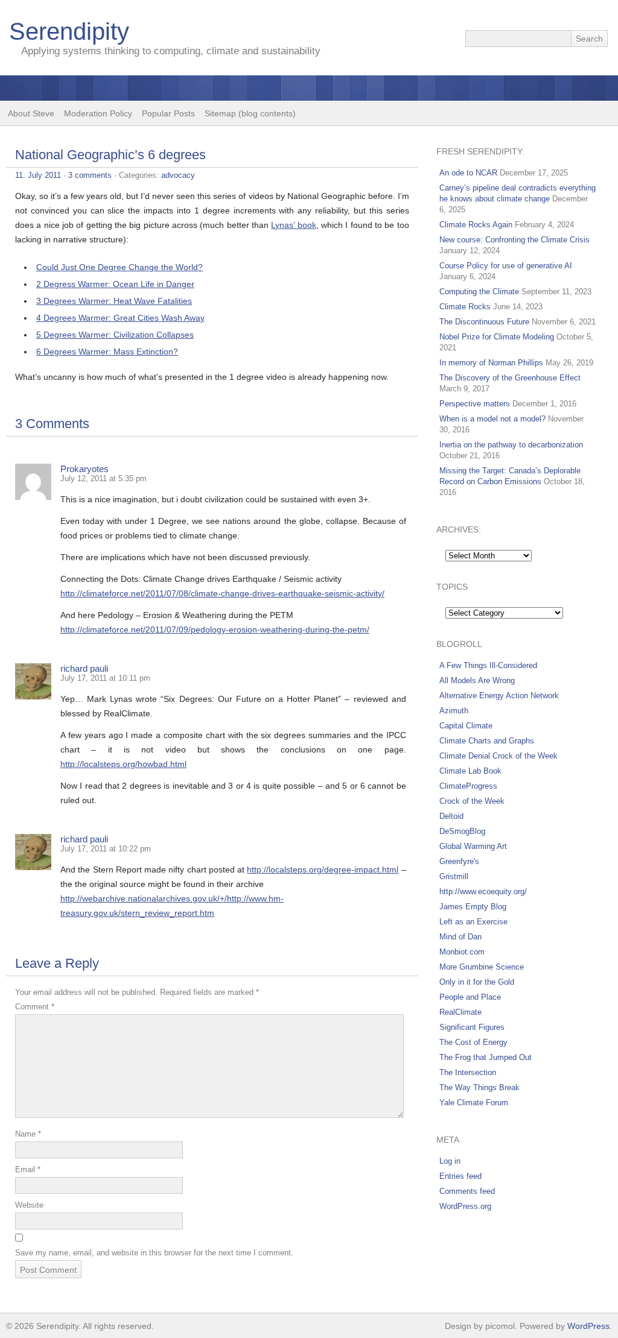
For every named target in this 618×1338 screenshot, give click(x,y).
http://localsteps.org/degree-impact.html (322, 869)
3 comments (90, 175)
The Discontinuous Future (484, 321)
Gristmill (453, 876)
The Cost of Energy (473, 1042)
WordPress (588, 1326)
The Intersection (467, 1072)
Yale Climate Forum (473, 1102)
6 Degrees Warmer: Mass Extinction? (107, 351)
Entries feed (460, 1176)
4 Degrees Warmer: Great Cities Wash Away (120, 318)
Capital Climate (465, 725)
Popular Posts (168, 113)
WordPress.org (465, 1206)
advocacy (178, 175)
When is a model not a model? (492, 418)
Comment (34, 1006)
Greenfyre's (459, 861)
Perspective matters (474, 403)
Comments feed (467, 1191)
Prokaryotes (84, 469)
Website (29, 1205)
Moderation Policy (98, 113)
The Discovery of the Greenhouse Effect (510, 377)
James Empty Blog (472, 906)
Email (27, 1169)
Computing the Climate (479, 291)
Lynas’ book (293, 225)
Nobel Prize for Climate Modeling (496, 336)
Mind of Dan (460, 936)
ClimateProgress (468, 785)
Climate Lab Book (470, 770)
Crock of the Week (472, 801)
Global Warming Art (473, 846)
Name (28, 1133)
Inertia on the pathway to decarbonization (511, 444)
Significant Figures (472, 1027)
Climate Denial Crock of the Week (498, 755)
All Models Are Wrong (477, 680)
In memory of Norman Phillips (491, 362)
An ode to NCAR (468, 172)
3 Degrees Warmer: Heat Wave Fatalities (114, 301)
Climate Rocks (465, 306)
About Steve (31, 113)
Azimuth (453, 710)
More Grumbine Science (481, 966)
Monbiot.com (462, 951)
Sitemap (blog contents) (250, 113)
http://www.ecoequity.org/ (483, 891)
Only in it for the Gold (476, 981)
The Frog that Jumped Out (485, 1057)
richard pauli (84, 668)
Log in (449, 1161)
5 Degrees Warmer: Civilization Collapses (115, 334)
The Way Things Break (479, 1087)
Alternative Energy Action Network (499, 695)
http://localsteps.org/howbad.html (123, 764)
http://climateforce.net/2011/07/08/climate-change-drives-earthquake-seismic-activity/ (222, 593)
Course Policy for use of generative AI (505, 265)
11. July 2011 (38, 175)
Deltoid (451, 816)
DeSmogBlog (462, 831)
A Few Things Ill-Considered (488, 665)
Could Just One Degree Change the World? (119, 267)
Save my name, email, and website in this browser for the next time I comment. (154, 1252)
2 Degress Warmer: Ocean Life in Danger (115, 284)
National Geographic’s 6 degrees (110, 154)
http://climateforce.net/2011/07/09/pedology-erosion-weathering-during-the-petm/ (214, 629)
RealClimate (460, 1012)
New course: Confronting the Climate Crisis (514, 239)
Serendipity (69, 31)
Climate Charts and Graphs (486, 740)
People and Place (470, 997)
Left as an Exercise (473, 921)
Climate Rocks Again (475, 224)
